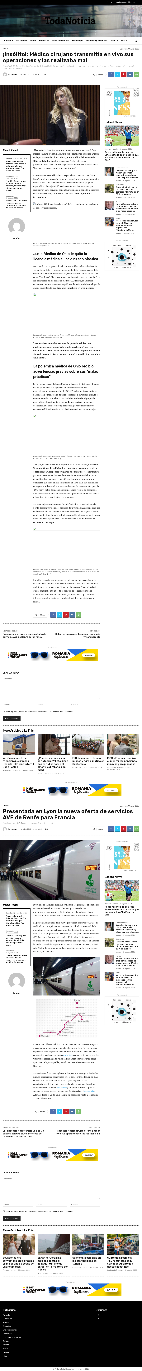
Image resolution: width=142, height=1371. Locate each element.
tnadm (14, 74)
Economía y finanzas (115, 767)
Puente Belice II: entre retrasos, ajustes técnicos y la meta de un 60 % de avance (16, 204)
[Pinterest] (123, 74)
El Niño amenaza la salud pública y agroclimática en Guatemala (88, 761)
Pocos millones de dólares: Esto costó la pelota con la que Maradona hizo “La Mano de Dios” (16, 166)
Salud (5, 49)
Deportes (9, 158)
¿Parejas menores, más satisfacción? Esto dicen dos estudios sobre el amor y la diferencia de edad (53, 764)
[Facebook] (107, 2)
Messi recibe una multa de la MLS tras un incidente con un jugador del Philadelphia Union (127, 225)
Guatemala (10, 196)
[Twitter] (111, 2)
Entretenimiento (12, 176)
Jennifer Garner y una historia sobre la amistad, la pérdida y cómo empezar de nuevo (16, 186)
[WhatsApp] (136, 74)
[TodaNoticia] (71, 20)
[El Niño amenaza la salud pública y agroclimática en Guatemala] (88, 744)
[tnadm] (5, 74)
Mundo (118, 201)
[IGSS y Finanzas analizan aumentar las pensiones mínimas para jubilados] (123, 744)
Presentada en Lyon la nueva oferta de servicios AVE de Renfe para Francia (24, 635)
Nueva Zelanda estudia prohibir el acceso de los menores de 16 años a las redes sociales (127, 207)
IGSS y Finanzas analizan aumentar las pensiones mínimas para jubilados (122, 761)
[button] (135, 40)
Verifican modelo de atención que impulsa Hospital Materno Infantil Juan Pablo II (18, 763)
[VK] (130, 74)
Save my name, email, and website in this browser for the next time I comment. (40, 711)
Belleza (118, 218)
